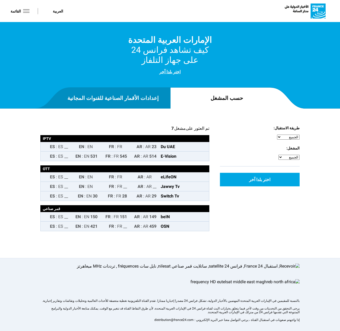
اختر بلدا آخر (170, 71)
